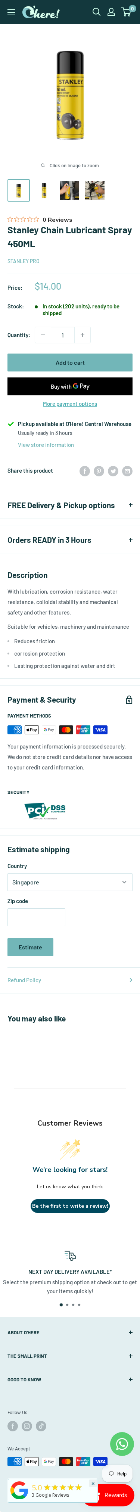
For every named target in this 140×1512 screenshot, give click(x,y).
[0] (126, 11)
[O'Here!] (19, 1499)
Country (17, 865)
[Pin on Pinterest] (99, 470)
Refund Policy (24, 980)
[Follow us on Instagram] (27, 1426)
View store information (46, 444)
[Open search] (97, 12)
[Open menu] (11, 12)
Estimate (30, 947)
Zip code (17, 900)
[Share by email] (127, 470)
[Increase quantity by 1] (82, 335)
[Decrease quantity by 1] (43, 335)
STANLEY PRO (23, 261)
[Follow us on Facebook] (12, 1426)
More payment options (70, 403)
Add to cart (70, 362)
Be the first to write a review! (70, 1206)
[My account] (111, 12)
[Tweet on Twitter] (113, 470)
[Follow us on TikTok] (41, 1426)
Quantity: (18, 335)
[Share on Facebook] (85, 470)
